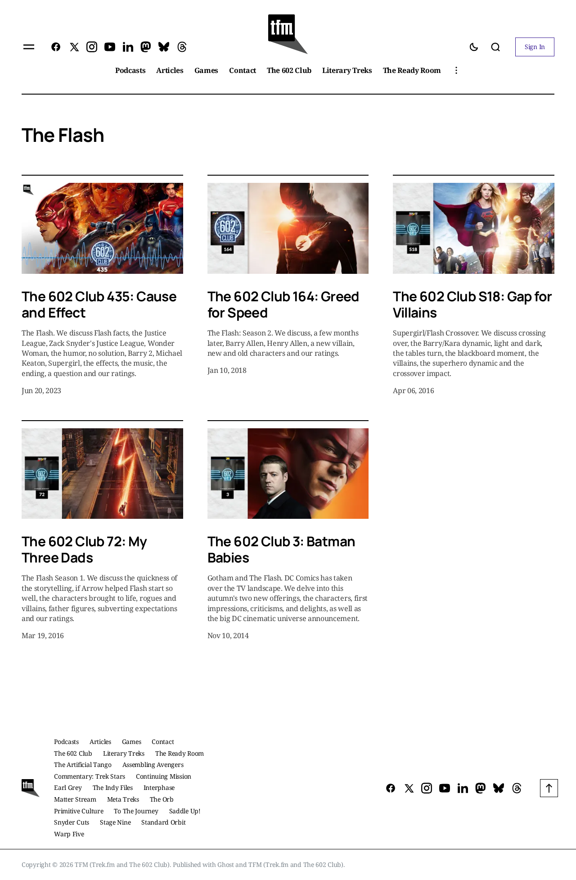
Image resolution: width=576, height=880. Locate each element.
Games (131, 741)
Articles (100, 741)
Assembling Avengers (153, 764)
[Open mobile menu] (29, 47)
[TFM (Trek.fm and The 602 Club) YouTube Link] (110, 46)
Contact (163, 741)
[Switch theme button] (473, 46)
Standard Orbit (163, 822)
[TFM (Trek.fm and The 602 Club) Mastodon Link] (146, 46)
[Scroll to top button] (549, 788)
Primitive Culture (78, 811)
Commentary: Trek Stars (89, 776)
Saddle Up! (185, 811)
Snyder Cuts (71, 822)
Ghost (225, 864)
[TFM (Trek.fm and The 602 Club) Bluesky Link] (164, 46)
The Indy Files (113, 787)
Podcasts (66, 741)
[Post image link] (102, 228)
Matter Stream (75, 799)
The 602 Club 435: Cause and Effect (99, 304)
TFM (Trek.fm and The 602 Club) (295, 864)
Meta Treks (123, 799)
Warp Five (69, 834)
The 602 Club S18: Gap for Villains (472, 304)
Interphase (159, 787)
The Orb (162, 799)
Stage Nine (115, 822)
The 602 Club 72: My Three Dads (84, 549)
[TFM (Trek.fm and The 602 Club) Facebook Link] (57, 46)
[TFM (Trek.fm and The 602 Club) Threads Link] (180, 46)
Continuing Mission (163, 776)
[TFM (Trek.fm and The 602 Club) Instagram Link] (92, 46)
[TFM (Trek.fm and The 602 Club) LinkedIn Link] (128, 46)
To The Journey (136, 811)
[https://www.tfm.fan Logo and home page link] (288, 34)
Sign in (535, 46)
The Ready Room (179, 753)
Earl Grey (67, 787)
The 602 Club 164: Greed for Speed (283, 304)
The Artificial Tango (82, 764)
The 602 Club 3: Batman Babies (281, 549)
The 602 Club (73, 753)
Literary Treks (123, 753)
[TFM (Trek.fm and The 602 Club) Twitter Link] (74, 46)
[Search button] (495, 46)
